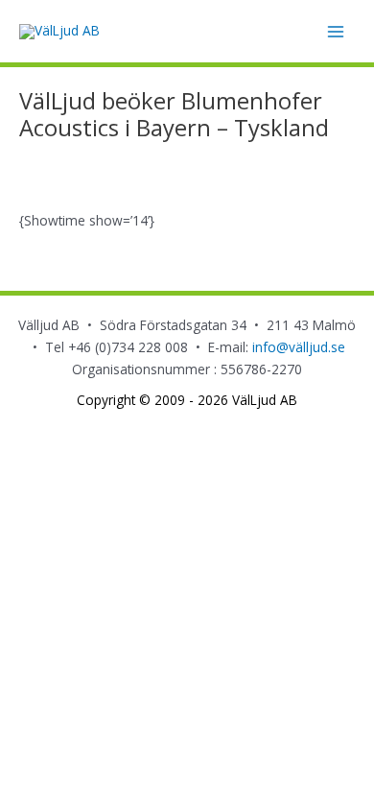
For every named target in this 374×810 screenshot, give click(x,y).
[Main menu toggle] (336, 31)
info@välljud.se (298, 347)
